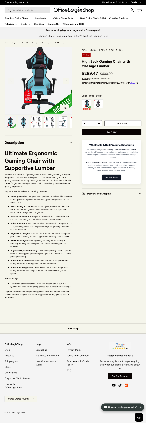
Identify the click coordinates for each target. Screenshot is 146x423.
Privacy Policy (74, 349)
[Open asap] (139, 417)
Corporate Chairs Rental (17, 378)
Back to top (73, 328)
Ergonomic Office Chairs (21, 43)
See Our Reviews (120, 376)
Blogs (8, 366)
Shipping (86, 78)
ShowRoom (11, 372)
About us (9, 355)
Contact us (41, 349)
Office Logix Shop (18, 412)
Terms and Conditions (78, 355)
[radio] (87, 104)
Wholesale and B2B (73, 24)
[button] (140, 10)
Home (7, 43)
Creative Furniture (118, 18)
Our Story (39, 24)
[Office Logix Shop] (74, 10)
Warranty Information (47, 355)
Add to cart (122, 123)
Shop (7, 349)
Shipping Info (11, 361)
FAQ (69, 370)
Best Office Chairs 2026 (93, 18)
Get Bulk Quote (112, 177)
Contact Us (53, 24)
